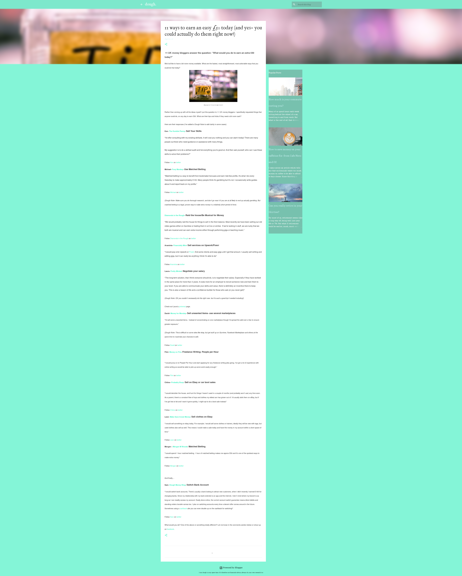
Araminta (173, 264)
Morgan (173, 465)
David (172, 345)
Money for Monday (178, 313)
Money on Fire (175, 352)
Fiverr (191, 251)
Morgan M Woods (180, 446)
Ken (171, 162)
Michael (173, 192)
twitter (178, 162)
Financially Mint (179, 245)
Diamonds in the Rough (174, 215)
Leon (172, 440)
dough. (150, 4)
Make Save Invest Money (180, 417)
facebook (170, 529)
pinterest (182, 306)
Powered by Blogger (232, 567)
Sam (172, 516)
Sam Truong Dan (212, 105)
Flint (172, 375)
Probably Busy (177, 382)
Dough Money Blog (177, 485)
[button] (166, 44)
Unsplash (220, 105)
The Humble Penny (177, 131)
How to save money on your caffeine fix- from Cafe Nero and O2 (285, 156)
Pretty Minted (176, 271)
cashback (183, 508)
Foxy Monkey (177, 169)
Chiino (173, 410)
